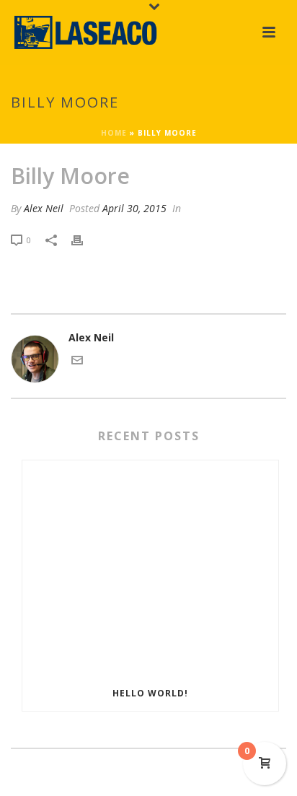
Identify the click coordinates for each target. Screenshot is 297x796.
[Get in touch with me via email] (77, 362)
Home (114, 133)
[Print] (84, 239)
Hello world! (150, 693)
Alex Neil (43, 208)
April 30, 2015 (134, 208)
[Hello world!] (150, 568)
